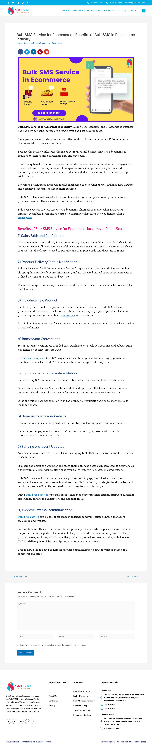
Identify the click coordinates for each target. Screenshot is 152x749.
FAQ (124, 11)
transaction (25, 217)
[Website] (117, 637)
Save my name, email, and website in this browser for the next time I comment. (53, 645)
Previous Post (21, 576)
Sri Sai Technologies (30, 358)
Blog (131, 11)
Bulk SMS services (37, 494)
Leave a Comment (24, 43)
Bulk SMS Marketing (41, 43)
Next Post (132, 576)
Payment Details (111, 11)
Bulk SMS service (28, 516)
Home (64, 11)
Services (77, 11)
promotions (68, 315)
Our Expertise (93, 11)
